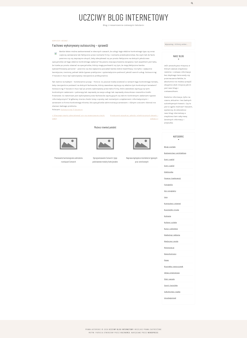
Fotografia (168, 185)
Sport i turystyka (171, 285)
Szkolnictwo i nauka (172, 292)
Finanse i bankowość (172, 178)
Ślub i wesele (169, 279)
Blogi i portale (170, 147)
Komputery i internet (60, 41)
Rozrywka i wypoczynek (173, 267)
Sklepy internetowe (172, 273)
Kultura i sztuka (170, 222)
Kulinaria (167, 216)
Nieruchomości (170, 254)
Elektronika (168, 172)
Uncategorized (170, 298)
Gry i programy (170, 191)
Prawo (166, 260)
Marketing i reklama (172, 235)
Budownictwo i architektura (175, 153)
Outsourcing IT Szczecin (71, 109)
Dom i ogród (169, 159)
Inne (165, 197)
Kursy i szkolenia (171, 229)
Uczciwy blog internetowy (123, 17)
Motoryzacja (169, 248)
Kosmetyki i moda (171, 210)
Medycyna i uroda (171, 241)
